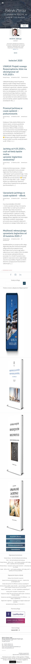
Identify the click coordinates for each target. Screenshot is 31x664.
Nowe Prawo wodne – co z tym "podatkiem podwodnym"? (15, 589)
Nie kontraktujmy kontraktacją (19, 558)
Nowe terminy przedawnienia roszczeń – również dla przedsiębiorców (15, 581)
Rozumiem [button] (12, 662)
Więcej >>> (19, 661)
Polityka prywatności (24, 653)
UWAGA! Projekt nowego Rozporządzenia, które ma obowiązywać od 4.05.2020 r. (15, 70)
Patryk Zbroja (15, 10)
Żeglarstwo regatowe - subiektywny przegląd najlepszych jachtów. (15, 601)
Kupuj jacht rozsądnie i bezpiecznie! (15, 591)
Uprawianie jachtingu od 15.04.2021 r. (15, 604)
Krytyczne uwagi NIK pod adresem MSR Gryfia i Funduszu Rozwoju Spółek (15, 594)
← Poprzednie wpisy (7, 270)
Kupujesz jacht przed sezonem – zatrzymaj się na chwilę (19, 566)
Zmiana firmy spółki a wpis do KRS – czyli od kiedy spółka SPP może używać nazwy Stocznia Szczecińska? (15, 586)
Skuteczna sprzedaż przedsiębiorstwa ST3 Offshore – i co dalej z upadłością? (15, 597)
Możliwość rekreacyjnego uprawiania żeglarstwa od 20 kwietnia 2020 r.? (15, 233)
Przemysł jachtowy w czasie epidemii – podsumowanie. (12, 111)
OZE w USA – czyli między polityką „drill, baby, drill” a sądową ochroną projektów (19, 563)
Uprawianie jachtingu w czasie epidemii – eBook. (14, 194)
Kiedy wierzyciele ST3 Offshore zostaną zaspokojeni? (15, 583)
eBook (24, 25)
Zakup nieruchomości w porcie (15, 578)
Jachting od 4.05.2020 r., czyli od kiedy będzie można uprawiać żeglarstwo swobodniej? (14, 154)
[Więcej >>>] (15, 49)
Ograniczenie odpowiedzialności (21, 654)
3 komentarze (24, 77)
